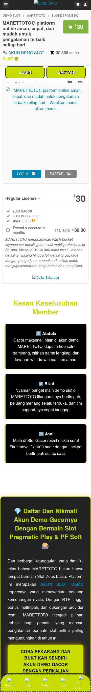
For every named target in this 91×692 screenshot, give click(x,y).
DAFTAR (66, 72)
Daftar (45, 685)
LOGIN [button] (22, 173)
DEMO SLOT (11, 15)
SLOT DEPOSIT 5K (65, 15)
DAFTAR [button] (56, 173)
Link (63, 685)
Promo (9, 685)
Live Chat (78, 685)
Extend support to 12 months (49, 230)
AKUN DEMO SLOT (26, 53)
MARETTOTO (36, 15)
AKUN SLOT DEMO (61, 584)
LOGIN (25, 72)
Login (28, 685)
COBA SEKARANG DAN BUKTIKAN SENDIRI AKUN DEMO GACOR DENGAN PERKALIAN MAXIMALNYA (46, 664)
